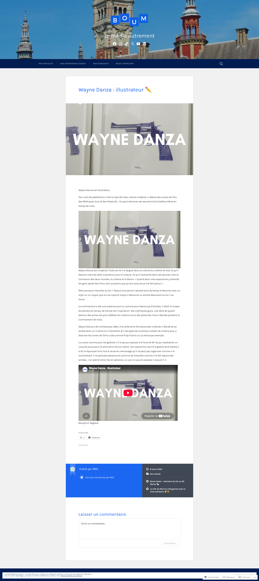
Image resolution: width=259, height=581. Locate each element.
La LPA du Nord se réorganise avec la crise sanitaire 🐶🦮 (167, 490)
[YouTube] (138, 43)
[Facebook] (115, 43)
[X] (132, 43)
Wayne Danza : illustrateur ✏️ (115, 89)
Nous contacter (125, 63)
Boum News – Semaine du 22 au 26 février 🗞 (167, 482)
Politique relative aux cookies (71, 576)
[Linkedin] (144, 43)
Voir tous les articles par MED (99, 477)
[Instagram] (120, 43)
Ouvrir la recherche (221, 63)
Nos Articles (46, 63)
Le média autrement (129, 36)
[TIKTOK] (126, 43)
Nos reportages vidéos (73, 63)
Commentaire (169, 543)
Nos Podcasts (101, 63)
